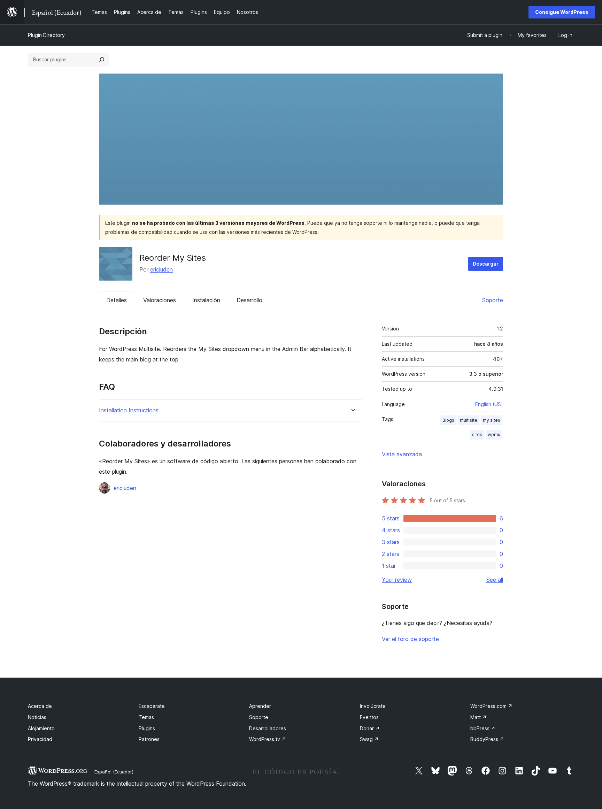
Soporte (492, 300)
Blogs (448, 420)
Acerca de (40, 706)
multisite (468, 420)
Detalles (116, 300)
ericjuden (161, 269)
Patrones (149, 739)
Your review (397, 579)
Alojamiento (41, 728)
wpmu (494, 434)
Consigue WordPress (561, 12)
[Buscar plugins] (102, 60)
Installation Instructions (129, 410)
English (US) (489, 404)
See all (494, 579)
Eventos (369, 717)
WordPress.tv (267, 739)
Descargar (486, 264)
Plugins (147, 728)
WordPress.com (491, 706)
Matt (478, 717)
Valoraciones (159, 300)
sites (477, 434)
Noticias (37, 717)
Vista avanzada (402, 454)
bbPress (482, 728)
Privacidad (40, 739)
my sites (491, 420)
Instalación (206, 300)
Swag (369, 739)
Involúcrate (373, 706)
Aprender (260, 706)
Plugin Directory (46, 35)
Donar (370, 728)
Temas (146, 717)
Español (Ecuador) (113, 771)
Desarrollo (249, 300)
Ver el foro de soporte (410, 638)
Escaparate (152, 706)
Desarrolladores (267, 728)
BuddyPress (487, 739)
